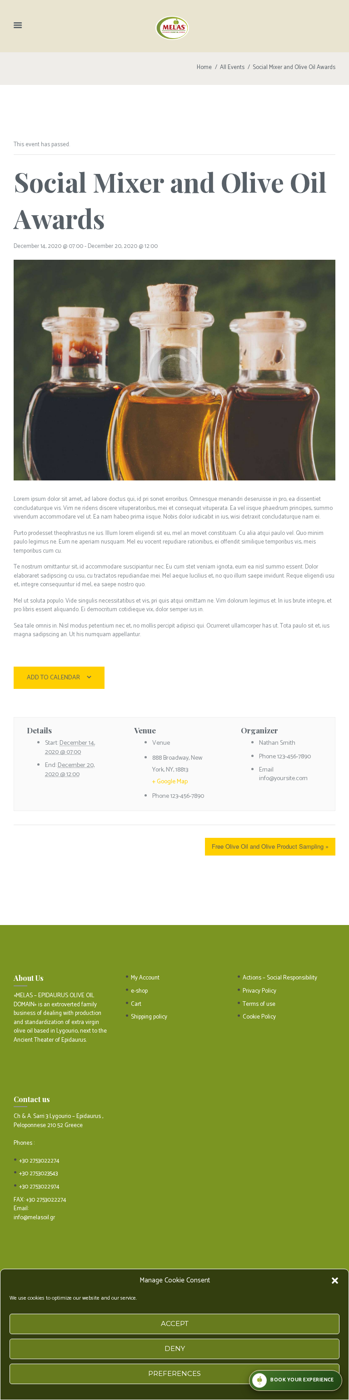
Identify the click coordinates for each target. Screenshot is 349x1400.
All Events (232, 67)
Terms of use (259, 1004)
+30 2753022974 (39, 1187)
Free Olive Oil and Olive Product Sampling (270, 846)
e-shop (139, 991)
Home (204, 67)
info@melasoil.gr (34, 1217)
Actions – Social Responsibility (280, 978)
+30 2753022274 (39, 1161)
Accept (175, 1323)
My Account (145, 978)
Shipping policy (149, 1017)
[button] (334, 1280)
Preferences (174, 1373)
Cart (136, 1004)
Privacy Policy (259, 991)
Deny (175, 1348)
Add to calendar (53, 678)
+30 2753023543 (38, 1173)
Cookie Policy (259, 1017)
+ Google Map (170, 782)
